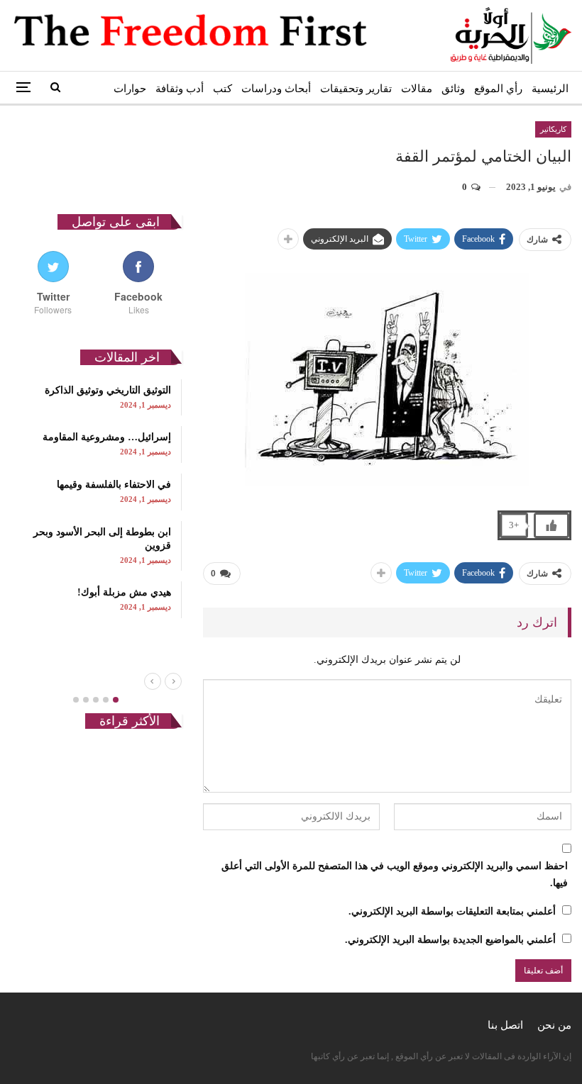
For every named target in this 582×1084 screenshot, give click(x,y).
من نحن (554, 1025)
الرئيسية (550, 88)
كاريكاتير (553, 129)
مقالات (416, 88)
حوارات (130, 88)
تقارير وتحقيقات (356, 88)
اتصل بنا (505, 1025)
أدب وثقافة (179, 88)
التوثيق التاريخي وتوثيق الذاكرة (108, 390)
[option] (96, 498)
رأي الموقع (498, 88)
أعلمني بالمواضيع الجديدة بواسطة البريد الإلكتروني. (450, 939)
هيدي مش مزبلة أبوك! (124, 592)
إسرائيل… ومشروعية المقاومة (107, 437)
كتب (222, 88)
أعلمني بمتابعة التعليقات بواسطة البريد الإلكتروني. (452, 911)
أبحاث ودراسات (276, 88)
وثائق (453, 88)
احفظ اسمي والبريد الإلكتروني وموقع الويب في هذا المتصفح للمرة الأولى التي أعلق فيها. (394, 874)
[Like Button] (551, 525)
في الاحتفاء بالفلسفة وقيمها (114, 484)
